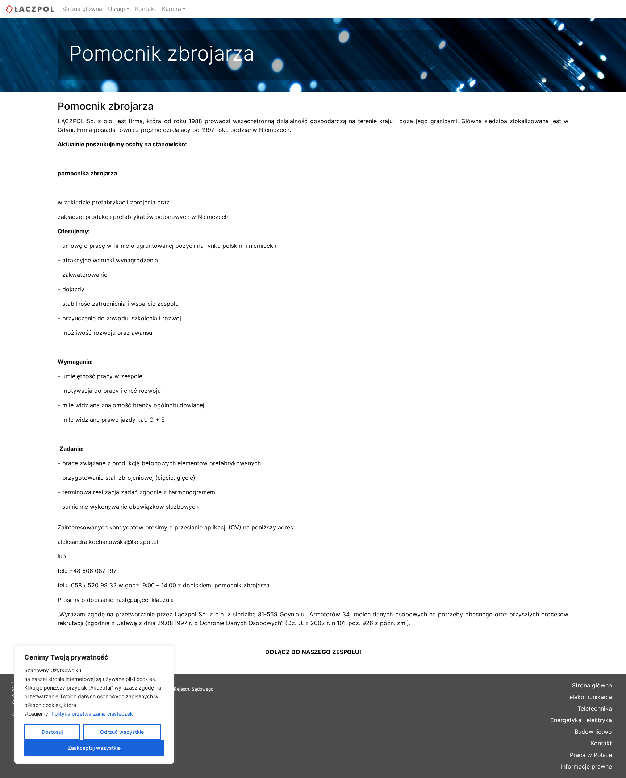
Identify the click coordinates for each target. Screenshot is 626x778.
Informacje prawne (586, 766)
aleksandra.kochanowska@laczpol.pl (108, 541)
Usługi (116, 8)
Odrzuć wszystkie (122, 732)
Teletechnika (594, 708)
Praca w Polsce (591, 754)
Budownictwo (593, 731)
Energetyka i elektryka (581, 720)
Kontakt (145, 8)
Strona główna (82, 8)
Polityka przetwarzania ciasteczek (92, 714)
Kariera (171, 8)
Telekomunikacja (589, 696)
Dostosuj (52, 732)
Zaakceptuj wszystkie (94, 748)
